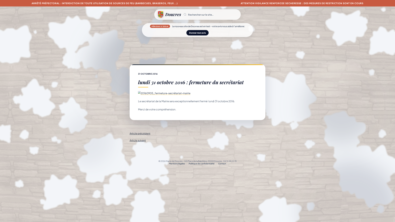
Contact (222, 163)
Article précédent (140, 133)
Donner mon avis (197, 32)
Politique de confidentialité (201, 163)
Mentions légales (177, 163)
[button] (211, 14)
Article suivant (138, 140)
